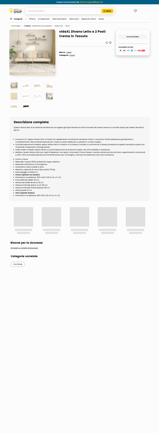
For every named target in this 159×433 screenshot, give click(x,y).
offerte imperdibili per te (91, 2)
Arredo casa (59, 26)
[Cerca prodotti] (107, 11)
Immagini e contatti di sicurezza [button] (24, 219)
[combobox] (69, 11)
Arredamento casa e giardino (42, 26)
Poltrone (17, 235)
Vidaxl (68, 52)
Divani (68, 26)
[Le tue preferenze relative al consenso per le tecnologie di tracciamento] (155, 429)
